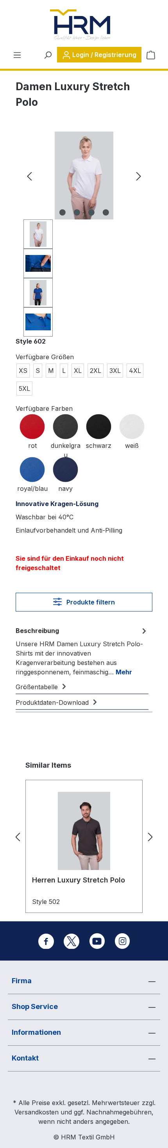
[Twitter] (71, 941)
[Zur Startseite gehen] (80, 25)
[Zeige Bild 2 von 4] (76, 212)
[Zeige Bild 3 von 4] (91, 212)
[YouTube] (97, 941)
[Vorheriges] (29, 175)
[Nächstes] (139, 175)
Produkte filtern (90, 602)
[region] (84, 234)
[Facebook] (46, 941)
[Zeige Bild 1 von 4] (62, 212)
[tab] (82, 651)
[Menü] (17, 54)
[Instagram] (122, 941)
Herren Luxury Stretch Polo (78, 880)
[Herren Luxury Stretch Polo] (84, 831)
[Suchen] (47, 54)
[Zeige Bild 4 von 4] (105, 212)
